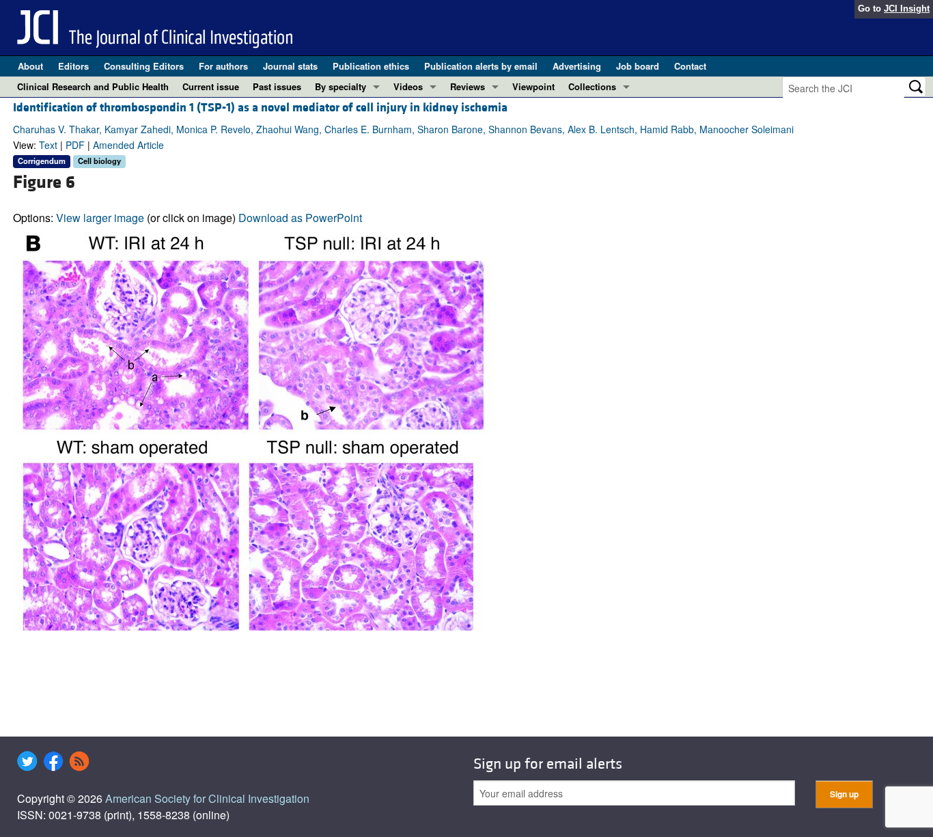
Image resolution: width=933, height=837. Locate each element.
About (30, 65)
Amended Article (128, 145)
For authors (223, 65)
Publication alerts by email (481, 65)
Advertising (577, 65)
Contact (690, 65)
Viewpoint (533, 86)
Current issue (210, 86)
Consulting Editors (144, 65)
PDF (75, 145)
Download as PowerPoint (300, 217)
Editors (73, 65)
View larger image (100, 217)
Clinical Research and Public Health (93, 86)
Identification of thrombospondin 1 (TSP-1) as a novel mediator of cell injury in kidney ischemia (260, 107)
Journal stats (290, 65)
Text (48, 145)
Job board (637, 65)
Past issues (277, 86)
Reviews (467, 86)
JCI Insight (907, 8)
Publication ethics (371, 65)
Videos (408, 86)
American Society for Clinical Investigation (207, 798)
